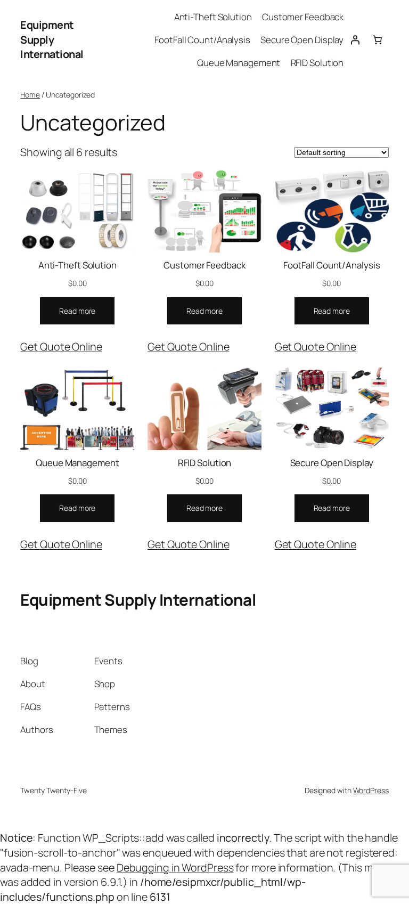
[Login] (354, 40)
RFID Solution (205, 463)
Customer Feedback (204, 265)
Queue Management (77, 463)
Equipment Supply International (52, 39)
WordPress (371, 790)
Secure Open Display (331, 463)
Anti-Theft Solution (77, 265)
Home (30, 94)
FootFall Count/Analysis (331, 265)
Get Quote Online (61, 346)
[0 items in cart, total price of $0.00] (377, 40)
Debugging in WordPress (175, 867)
